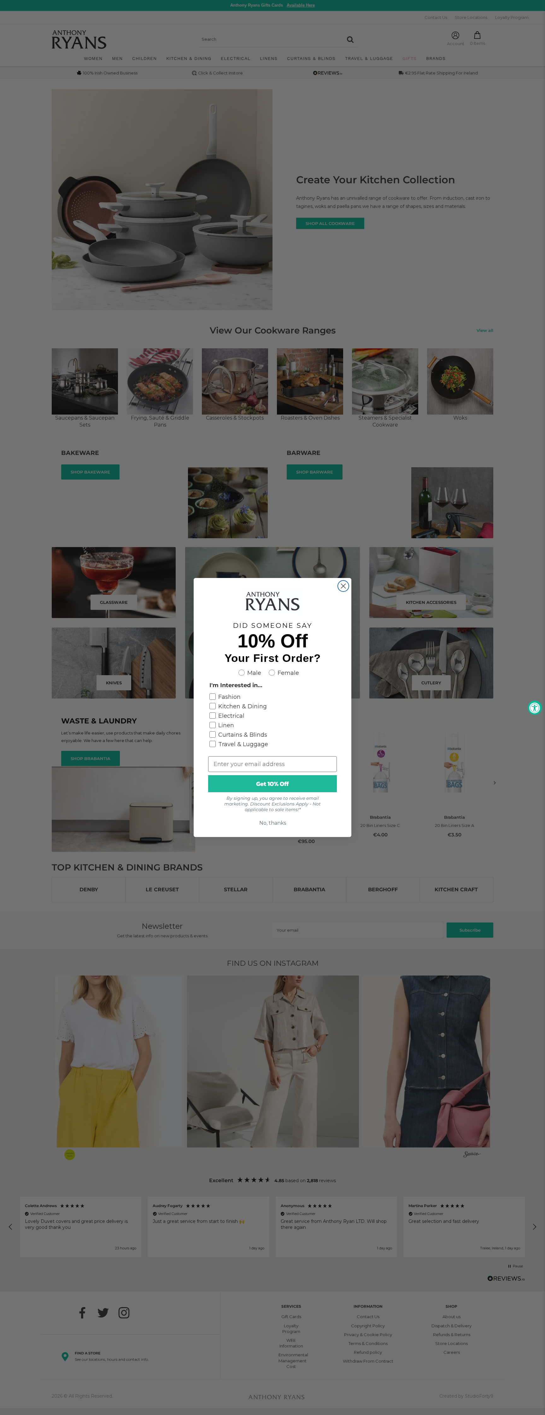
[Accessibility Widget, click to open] (535, 707)
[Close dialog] (343, 586)
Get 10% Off (272, 783)
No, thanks (272, 823)
